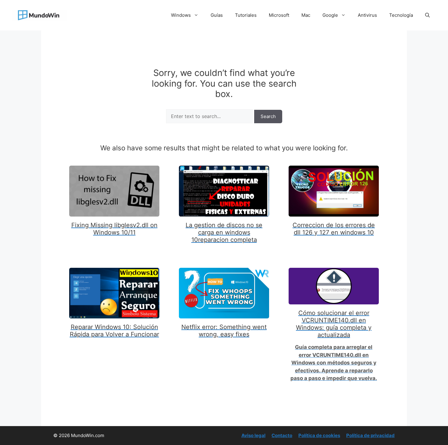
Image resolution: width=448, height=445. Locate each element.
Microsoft (279, 15)
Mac (305, 15)
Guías (217, 15)
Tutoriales (246, 15)
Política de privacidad (370, 435)
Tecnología (401, 15)
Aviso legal (253, 435)
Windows (181, 15)
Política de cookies (319, 435)
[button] (427, 15)
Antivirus (367, 15)
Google (330, 15)
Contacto (282, 435)
